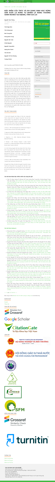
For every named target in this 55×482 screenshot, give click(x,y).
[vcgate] (20, 332)
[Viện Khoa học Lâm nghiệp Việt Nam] (10, 370)
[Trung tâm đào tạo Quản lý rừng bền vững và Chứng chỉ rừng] (14, 411)
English (6, 302)
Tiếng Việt (6, 304)
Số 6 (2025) (19, 6)
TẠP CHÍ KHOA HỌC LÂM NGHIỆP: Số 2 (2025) (27, 213)
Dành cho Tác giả (8, 460)
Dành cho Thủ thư (8, 462)
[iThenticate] (13, 315)
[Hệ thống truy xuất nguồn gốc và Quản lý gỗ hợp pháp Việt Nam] (13, 398)
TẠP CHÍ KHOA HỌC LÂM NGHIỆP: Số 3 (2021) (30, 275)
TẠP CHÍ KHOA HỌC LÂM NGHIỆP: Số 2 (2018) (37, 251)
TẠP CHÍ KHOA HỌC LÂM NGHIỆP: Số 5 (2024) (34, 202)
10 (14, 292)
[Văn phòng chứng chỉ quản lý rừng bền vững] (13, 384)
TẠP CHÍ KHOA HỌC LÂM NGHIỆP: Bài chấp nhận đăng (32, 219)
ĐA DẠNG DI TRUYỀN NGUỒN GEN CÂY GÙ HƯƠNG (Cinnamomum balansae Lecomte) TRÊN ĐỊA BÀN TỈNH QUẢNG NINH (29, 212)
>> (16, 292)
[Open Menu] (4, 1)
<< (5, 292)
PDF (36, 43)
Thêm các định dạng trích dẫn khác (41, 79)
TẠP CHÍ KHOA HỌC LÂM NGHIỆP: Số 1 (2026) (39, 246)
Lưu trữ (13, 6)
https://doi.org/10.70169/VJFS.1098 (15, 65)
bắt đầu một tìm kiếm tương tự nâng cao (22, 295)
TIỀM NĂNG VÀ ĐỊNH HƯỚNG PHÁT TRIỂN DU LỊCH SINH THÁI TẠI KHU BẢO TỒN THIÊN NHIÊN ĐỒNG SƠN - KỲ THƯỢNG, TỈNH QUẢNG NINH (29, 201)
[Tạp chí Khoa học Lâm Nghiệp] (17, 321)
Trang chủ (7, 6)
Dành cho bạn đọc (8, 458)
